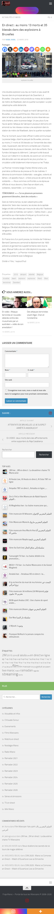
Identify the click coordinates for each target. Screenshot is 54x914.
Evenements (10, 726)
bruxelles (6, 278)
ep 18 (26, 663)
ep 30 (10, 667)
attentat (31, 274)
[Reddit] (15, 49)
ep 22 (42, 663)
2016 (16, 274)
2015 (9, 655)
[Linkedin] (21, 49)
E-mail (31, 370)
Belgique (40, 274)
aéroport (23, 274)
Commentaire (11, 351)
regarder (36, 671)
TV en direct (10, 803)
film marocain (25, 666)
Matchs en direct (12, 739)
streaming (10, 674)
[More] (48, 49)
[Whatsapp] (42, 49)
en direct (35, 655)
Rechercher (7, 449)
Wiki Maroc (9, 809)
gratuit (39, 666)
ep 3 (12, 659)
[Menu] (50, 3)
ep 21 (38, 663)
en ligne (45, 655)
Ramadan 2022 (11, 764)
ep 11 (44, 659)
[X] (10, 49)
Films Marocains (12, 733)
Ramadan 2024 (11, 777)
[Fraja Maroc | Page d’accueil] (7, 3)
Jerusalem (46, 667)
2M (4, 655)
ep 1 (4, 659)
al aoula (21, 655)
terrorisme (6, 282)
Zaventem (16, 282)
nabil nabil (11, 40)
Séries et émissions (13, 796)
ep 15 (13, 663)
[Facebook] (4, 49)
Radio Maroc (10, 752)
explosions (31, 278)
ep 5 (20, 659)
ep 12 (49, 659)
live (4, 670)
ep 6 (24, 659)
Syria (20, 675)
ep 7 (27, 659)
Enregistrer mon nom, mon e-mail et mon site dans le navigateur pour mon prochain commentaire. (26, 392)
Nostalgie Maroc (12, 745)
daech (14, 278)
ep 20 (34, 663)
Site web (8, 380)
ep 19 (30, 663)
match (17, 671)
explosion (22, 278)
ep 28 (6, 667)
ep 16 (18, 663)
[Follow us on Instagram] (50, 413)
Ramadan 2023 (11, 771)
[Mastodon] (31, 49)
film (15, 666)
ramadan (26, 670)
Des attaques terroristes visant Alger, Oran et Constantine (37, 315)
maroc (11, 670)
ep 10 (39, 659)
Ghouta (33, 667)
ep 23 (46, 663)
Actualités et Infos (11, 17)
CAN (28, 656)
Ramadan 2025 (11, 783)
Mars (46, 278)
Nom (7, 370)
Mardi (40, 278)
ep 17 (22, 663)
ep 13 (4, 663)
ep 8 (31, 659)
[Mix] (37, 49)
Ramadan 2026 (11, 790)
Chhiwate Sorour (12, 720)
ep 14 (9, 663)
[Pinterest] (26, 49)
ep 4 (16, 659)
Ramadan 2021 (11, 758)
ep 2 (8, 659)
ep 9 (35, 659)
